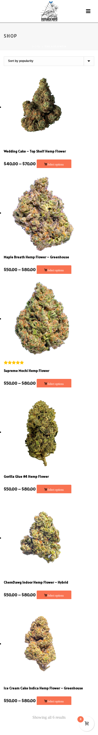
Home (36, 46)
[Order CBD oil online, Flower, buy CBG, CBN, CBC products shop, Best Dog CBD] (49, 11)
